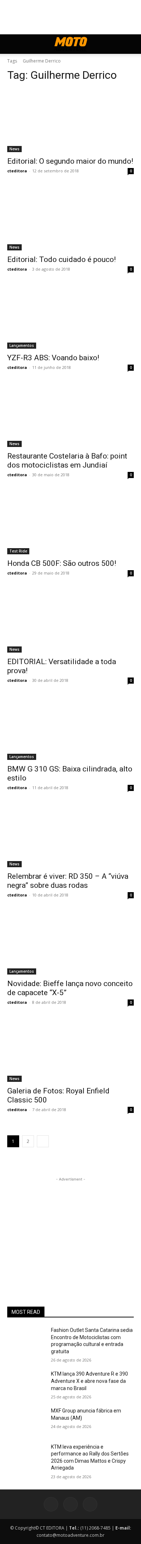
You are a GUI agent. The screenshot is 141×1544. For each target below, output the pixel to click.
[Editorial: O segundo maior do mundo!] (70, 120)
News (14, 148)
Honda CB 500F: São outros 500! (61, 563)
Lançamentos (21, 345)
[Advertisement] (70, 1228)
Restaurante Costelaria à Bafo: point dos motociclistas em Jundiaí (67, 460)
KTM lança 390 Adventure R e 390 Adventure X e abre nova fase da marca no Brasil (89, 1381)
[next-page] (43, 1141)
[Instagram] (70, 1504)
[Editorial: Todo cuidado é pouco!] (70, 218)
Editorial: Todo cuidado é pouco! (61, 259)
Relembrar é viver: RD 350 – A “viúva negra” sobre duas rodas (67, 881)
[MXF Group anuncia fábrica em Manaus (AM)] (26, 1420)
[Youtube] (90, 1504)
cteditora (17, 170)
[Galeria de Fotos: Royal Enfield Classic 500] (70, 1050)
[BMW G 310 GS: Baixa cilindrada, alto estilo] (70, 728)
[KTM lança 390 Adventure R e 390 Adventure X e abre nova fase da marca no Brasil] (26, 1384)
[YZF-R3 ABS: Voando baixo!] (70, 317)
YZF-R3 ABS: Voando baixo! (53, 357)
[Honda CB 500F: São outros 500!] (70, 522)
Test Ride (18, 551)
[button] (12, 44)
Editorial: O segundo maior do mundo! (70, 161)
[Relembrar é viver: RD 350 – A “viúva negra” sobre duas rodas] (70, 835)
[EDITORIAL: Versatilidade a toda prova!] (70, 621)
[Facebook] (51, 1504)
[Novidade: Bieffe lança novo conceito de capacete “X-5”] (70, 943)
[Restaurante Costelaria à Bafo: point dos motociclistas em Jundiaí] (70, 415)
